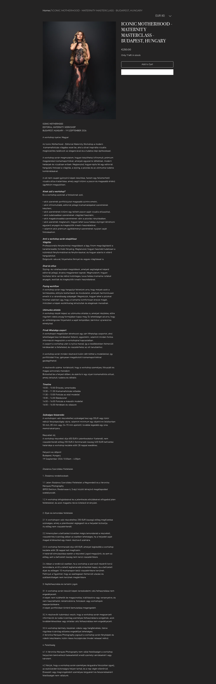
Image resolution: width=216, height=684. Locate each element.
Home (46, 10)
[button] (164, 16)
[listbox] (164, 16)
